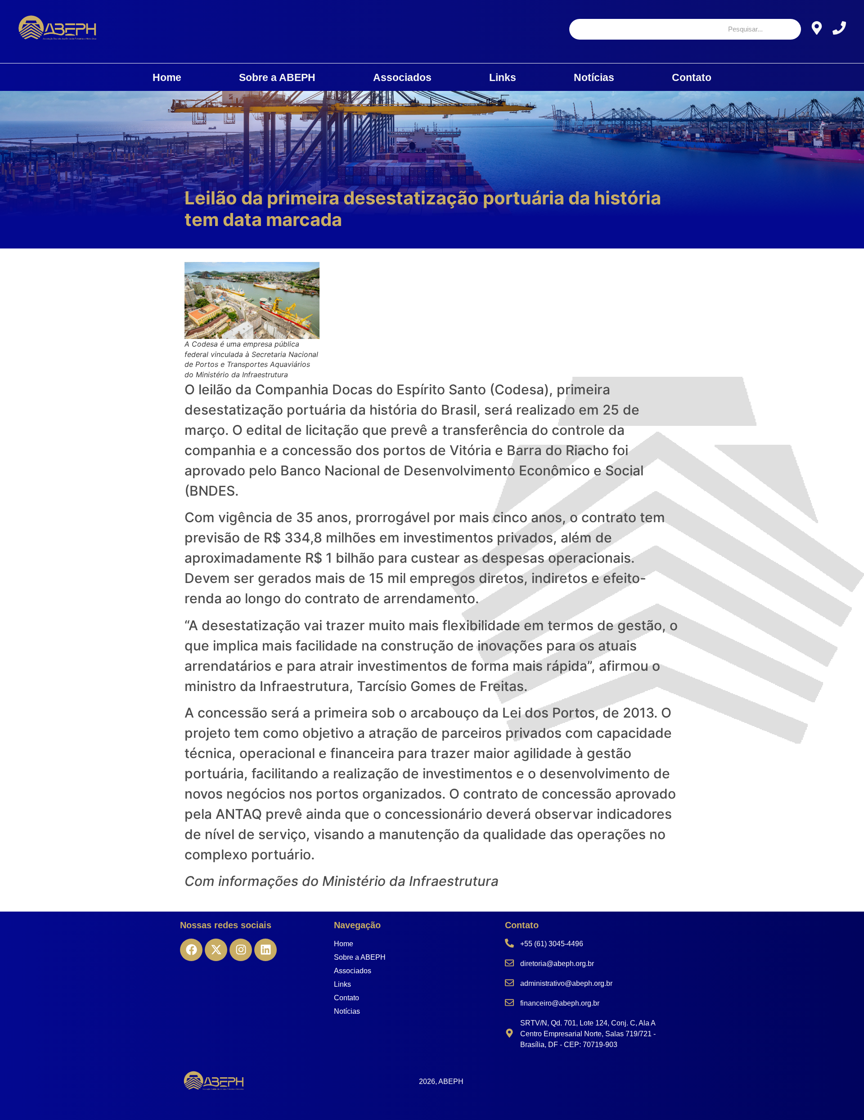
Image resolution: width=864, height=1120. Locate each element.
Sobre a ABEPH (277, 77)
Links (502, 77)
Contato (691, 77)
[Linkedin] (265, 950)
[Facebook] (191, 950)
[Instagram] (241, 950)
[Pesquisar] (786, 29)
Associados (402, 77)
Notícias (594, 77)
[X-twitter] (216, 950)
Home (167, 77)
